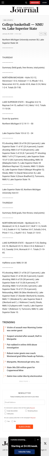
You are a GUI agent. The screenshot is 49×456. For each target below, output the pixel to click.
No (15, 421)
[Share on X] (45, 34)
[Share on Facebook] (41, 34)
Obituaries (10, 414)
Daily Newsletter (12, 411)
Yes (8, 421)
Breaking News (33, 411)
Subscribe (35, 2)
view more (23, 381)
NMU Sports (8, 20)
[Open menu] (2, 2)
